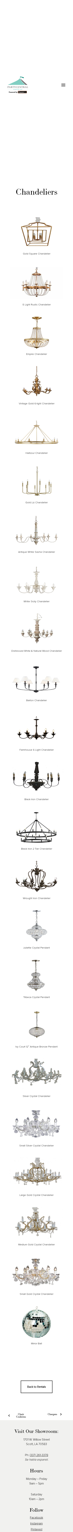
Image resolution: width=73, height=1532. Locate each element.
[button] (63, 85)
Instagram (36, 1523)
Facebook (36, 1517)
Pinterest (36, 1529)
